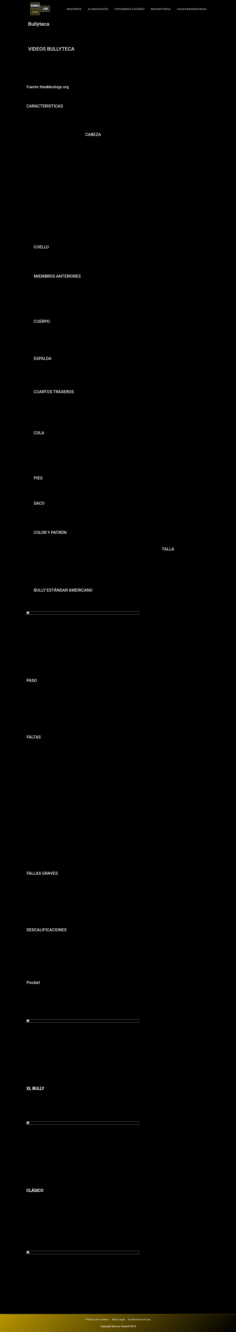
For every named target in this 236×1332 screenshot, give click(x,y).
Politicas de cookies (97, 1319)
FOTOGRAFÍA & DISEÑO (129, 9)
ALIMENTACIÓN (98, 9)
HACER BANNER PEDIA (191, 9)
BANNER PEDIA (160, 9)
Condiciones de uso (139, 1319)
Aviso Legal (118, 1319)
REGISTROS (74, 9)
